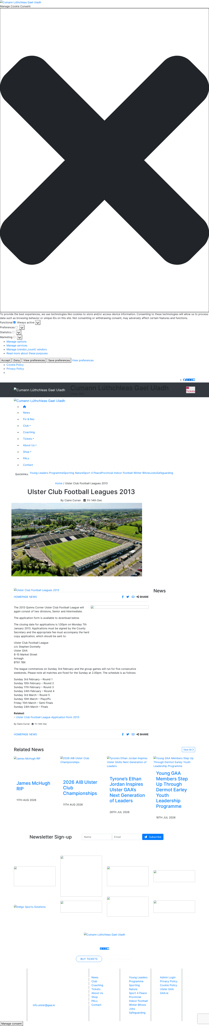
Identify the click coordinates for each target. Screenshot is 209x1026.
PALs (26, 458)
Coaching (29, 432)
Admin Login (168, 977)
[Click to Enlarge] (81, 590)
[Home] (107, 406)
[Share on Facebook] (123, 596)
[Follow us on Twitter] (189, 379)
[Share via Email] (133, 596)
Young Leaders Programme (46, 472)
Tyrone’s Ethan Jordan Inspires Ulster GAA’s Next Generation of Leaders (127, 789)
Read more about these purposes (27, 353)
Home (58, 483)
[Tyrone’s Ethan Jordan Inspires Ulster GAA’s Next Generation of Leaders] (128, 762)
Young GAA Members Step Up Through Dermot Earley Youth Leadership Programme (172, 789)
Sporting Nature (73, 472)
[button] (104, 160)
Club (26, 425)
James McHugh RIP (33, 785)
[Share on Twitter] (128, 596)
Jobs (154, 472)
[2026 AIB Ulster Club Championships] (81, 760)
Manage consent (11, 1023)
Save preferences (59, 360)
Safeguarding (165, 472)
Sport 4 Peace (92, 472)
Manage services (17, 345)
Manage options (16, 341)
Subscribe (154, 837)
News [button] (26, 412)
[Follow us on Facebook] (187, 379)
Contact (28, 465)
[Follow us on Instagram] (191, 379)
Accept (5, 360)
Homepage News (25, 596)
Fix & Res (28, 419)
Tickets (190, 391)
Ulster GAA (167, 989)
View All (187, 749)
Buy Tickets (88, 959)
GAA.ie (164, 993)
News (94, 977)
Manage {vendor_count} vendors (27, 349)
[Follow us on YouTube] (194, 379)
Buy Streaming (120, 959)
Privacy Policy (15, 368)
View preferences (34, 360)
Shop (26, 452)
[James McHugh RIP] (27, 758)
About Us (29, 445)
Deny (17, 360)
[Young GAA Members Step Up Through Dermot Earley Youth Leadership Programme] (174, 762)
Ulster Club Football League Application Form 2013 (47, 717)
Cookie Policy (15, 364)
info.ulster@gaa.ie (44, 1005)
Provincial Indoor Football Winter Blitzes (126, 472)
